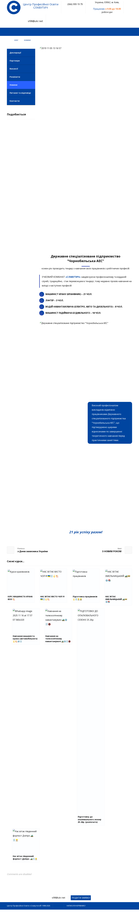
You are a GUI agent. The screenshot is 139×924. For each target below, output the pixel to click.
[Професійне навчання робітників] (13, 7)
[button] (10, 31)
